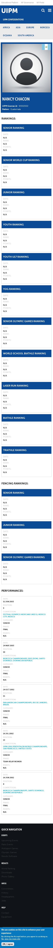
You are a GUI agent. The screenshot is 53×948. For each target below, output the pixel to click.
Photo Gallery (7, 876)
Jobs (3, 900)
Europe (30, 27)
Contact (5, 913)
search (43, 10)
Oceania (7, 35)
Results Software (9, 856)
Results (4, 863)
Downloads (6, 872)
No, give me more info (10, 939)
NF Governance (27, 2)
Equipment (6, 917)
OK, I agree (8, 944)
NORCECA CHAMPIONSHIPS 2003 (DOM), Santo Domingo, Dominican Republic (24, 660)
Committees (7, 889)
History (4, 892)
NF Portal (40, 2)
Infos (3, 883)
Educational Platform (9, 2)
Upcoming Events (9, 840)
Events (4, 835)
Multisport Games (9, 848)
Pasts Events (7, 844)
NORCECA (45, 27)
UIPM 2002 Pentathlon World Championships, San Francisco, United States (25, 748)
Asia (18, 27)
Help (3, 907)
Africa (6, 27)
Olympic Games (9, 852)
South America (26, 35)
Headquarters (7, 896)
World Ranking (8, 868)
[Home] (0, 5)
